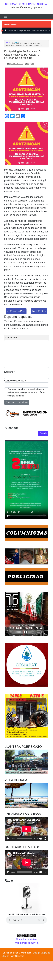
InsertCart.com (17, 956)
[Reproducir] (8, 838)
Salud (16, 42)
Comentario (11, 337)
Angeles (30, 64)
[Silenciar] (40, 838)
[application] (26, 829)
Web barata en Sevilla (26, 943)
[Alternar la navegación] (5, 16)
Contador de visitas (26, 939)
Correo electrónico (15, 380)
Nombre (9, 372)
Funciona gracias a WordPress (16, 953)
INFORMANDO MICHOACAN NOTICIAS (26, 4)
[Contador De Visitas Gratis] (26, 935)
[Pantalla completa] (44, 838)
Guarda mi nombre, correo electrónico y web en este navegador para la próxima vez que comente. (26, 392)
